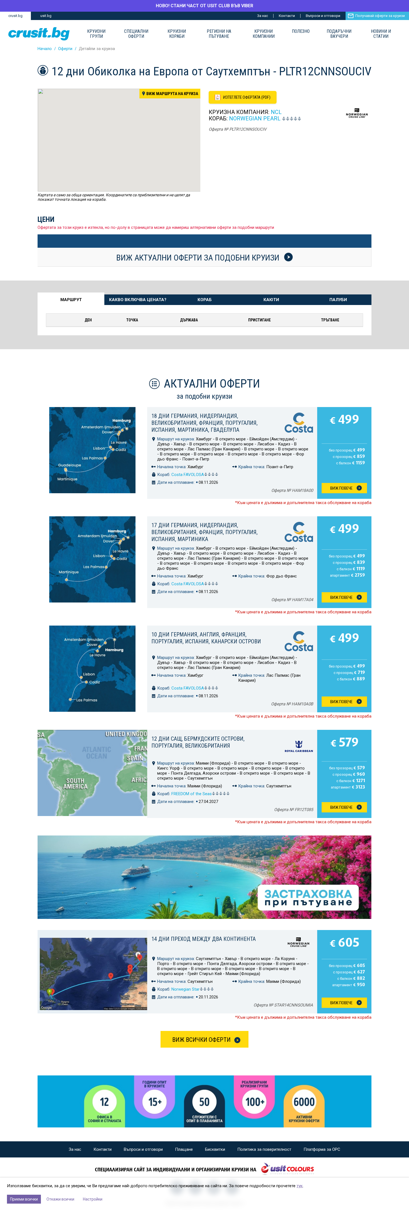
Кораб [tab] (205, 299)
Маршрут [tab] (71, 299)
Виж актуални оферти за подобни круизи (198, 257)
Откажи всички (60, 1199)
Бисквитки (215, 1149)
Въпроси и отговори (323, 16)
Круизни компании (264, 34)
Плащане (184, 1149)
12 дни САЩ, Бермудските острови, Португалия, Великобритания (198, 742)
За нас (262, 16)
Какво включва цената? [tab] (137, 299)
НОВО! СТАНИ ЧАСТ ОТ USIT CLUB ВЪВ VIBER (204, 5)
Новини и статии (381, 34)
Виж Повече (341, 488)
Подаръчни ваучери (339, 34)
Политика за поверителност (264, 1149)
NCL (276, 112)
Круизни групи (96, 34)
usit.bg (45, 16)
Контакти (287, 16)
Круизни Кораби (176, 34)
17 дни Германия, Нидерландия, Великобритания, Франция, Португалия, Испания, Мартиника (204, 532)
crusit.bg (15, 16)
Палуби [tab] (338, 299)
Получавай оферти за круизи (380, 16)
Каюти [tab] (271, 299)
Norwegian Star (185, 989)
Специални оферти (136, 34)
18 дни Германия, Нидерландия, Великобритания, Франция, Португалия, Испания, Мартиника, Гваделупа (204, 423)
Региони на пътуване (219, 34)
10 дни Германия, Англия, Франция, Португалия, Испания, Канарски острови (206, 638)
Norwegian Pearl (255, 118)
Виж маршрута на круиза (172, 93)
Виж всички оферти (201, 1039)
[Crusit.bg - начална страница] (39, 34)
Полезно (301, 31)
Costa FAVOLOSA (187, 474)
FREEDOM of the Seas (191, 793)
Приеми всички (24, 1199)
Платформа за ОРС (322, 1149)
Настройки (92, 1199)
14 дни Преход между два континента (203, 939)
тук (300, 1185)
